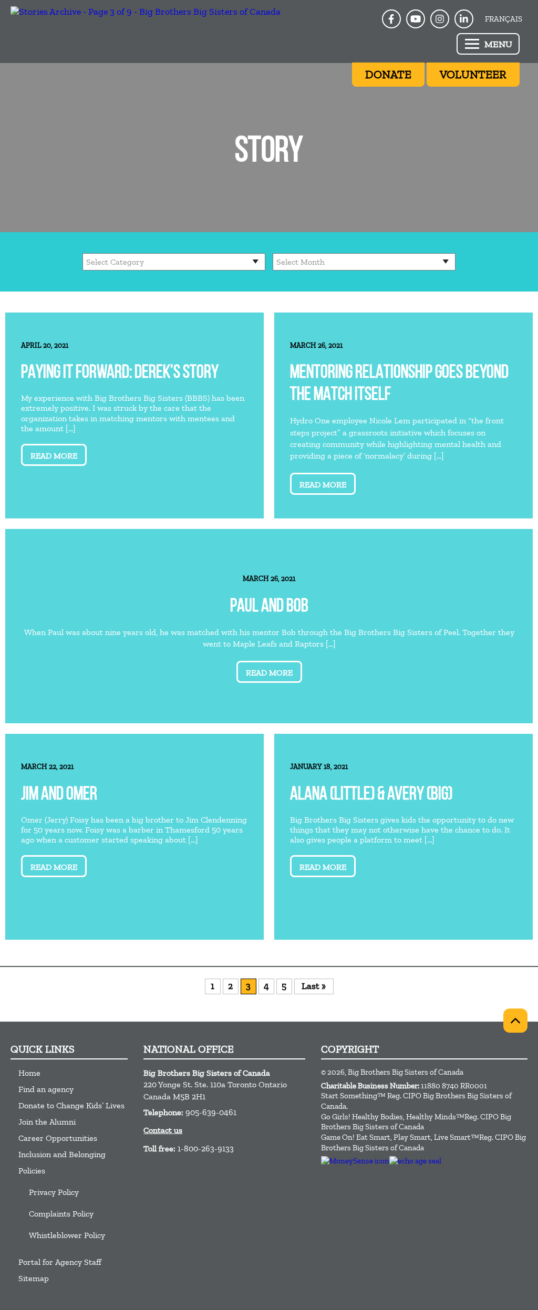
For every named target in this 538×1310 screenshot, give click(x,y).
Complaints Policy (61, 1214)
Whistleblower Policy (67, 1235)
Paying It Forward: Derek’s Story (120, 373)
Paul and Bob (269, 607)
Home (29, 1073)
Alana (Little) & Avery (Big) (371, 795)
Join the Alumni (47, 1122)
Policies (31, 1171)
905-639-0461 (210, 1112)
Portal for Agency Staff (59, 1262)
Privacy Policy (54, 1192)
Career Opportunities (57, 1138)
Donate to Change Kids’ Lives (71, 1105)
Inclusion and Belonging (62, 1154)
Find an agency (46, 1089)
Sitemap (33, 1278)
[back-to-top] (515, 1021)
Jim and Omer (59, 795)
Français (503, 19)
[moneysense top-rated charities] (355, 1161)
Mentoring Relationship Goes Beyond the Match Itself (399, 384)
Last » (314, 986)
